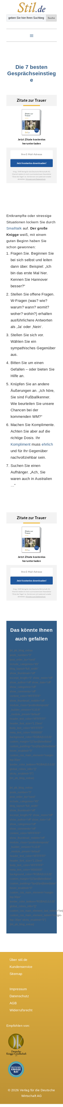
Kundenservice (21, 967)
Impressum (18, 989)
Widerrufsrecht (21, 1010)
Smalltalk (14, 228)
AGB (13, 1003)
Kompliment (21, 444)
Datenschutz (19, 996)
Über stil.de (18, 960)
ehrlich (47, 444)
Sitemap (16, 974)
